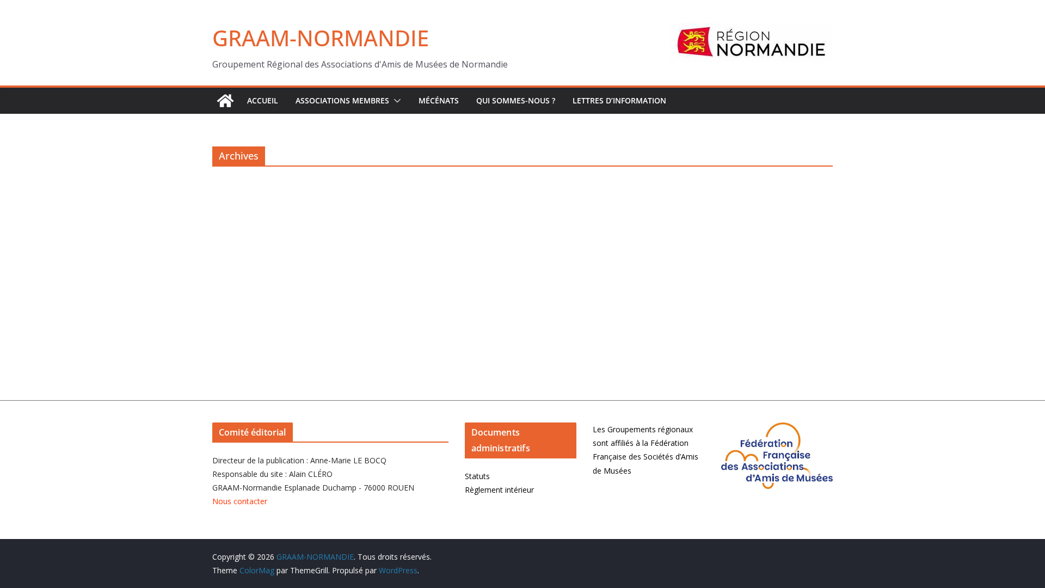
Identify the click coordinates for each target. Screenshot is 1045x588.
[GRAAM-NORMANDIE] (225, 101)
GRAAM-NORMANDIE (320, 38)
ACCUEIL (262, 100)
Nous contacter (239, 501)
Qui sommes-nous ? (515, 100)
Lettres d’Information (619, 100)
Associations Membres (342, 100)
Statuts (477, 476)
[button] (395, 100)
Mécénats (439, 100)
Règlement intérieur (499, 490)
